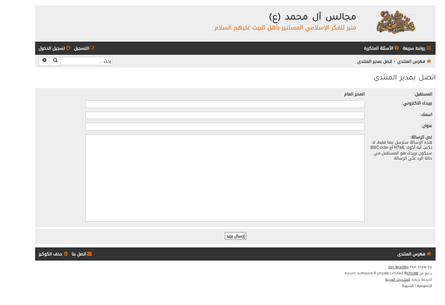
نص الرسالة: (421, 137)
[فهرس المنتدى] (395, 21)
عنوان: (426, 125)
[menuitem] (382, 48)
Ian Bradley (398, 267)
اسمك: (426, 114)
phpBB (412, 273)
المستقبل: (423, 94)
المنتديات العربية (397, 280)
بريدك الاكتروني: (417, 103)
